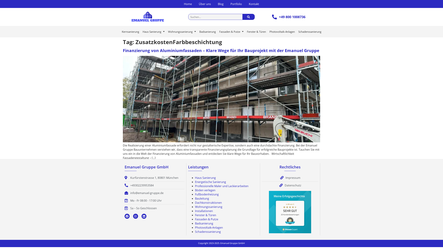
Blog (221, 4)
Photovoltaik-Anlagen (282, 31)
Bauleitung (202, 198)
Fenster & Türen (256, 31)
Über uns (205, 4)
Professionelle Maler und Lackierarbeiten (221, 186)
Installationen (204, 211)
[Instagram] (135, 216)
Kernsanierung (130, 31)
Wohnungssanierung (180, 31)
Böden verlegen (205, 190)
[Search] (248, 17)
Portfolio (236, 4)
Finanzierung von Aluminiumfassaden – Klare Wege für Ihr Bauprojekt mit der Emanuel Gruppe (221, 50)
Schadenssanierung (309, 31)
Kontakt (254, 4)
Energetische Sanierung (210, 182)
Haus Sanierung (152, 31)
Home (188, 4)
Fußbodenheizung (207, 194)
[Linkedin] (144, 216)
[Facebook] (127, 216)
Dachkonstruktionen (208, 203)
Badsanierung (207, 31)
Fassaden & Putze (229, 31)
